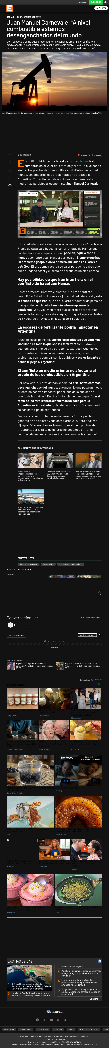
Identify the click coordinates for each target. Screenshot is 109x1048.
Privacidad (58, 1029)
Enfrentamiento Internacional (70, 564)
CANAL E (10, 17)
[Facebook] (37, 1020)
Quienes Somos (25, 1029)
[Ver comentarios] (100, 17)
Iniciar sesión (85, 617)
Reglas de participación (89, 1029)
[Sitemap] (72, 1020)
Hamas (83, 161)
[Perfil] (54, 1012)
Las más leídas (20, 961)
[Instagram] (58, 1020)
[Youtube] (51, 1020)
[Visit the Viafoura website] (96, 680)
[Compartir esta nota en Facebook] (10, 154)
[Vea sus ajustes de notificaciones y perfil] (105, 2)
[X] (44, 1020)
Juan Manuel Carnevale (28, 564)
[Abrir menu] (2, 8)
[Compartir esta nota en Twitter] (10, 162)
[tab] (16, 635)
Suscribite (96, 2)
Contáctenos (43, 1029)
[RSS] (65, 1020)
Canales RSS (9, 1029)
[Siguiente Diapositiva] (100, 593)
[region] (54, 648)
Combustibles (48, 564)
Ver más (94, 999)
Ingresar (82, 2)
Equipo (71, 1029)
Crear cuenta (95, 617)
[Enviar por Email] (10, 178)
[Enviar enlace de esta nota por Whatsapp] (10, 170)
